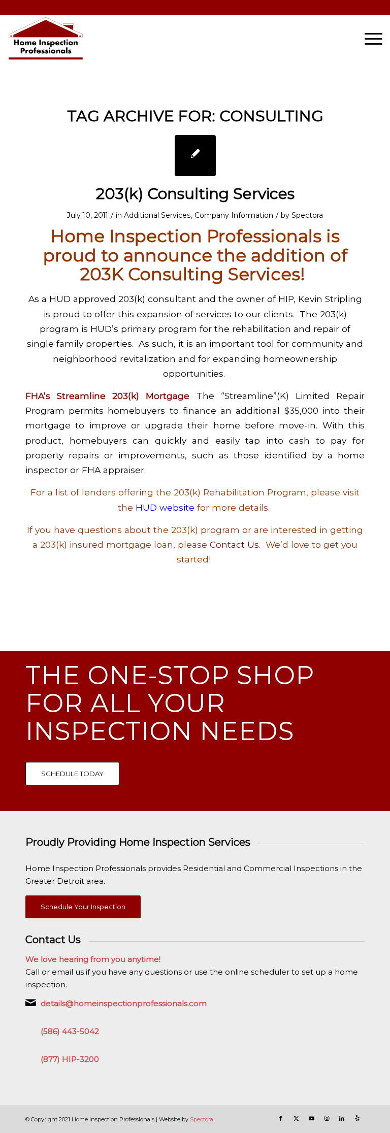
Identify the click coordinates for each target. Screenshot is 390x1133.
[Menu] (368, 38)
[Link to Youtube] (311, 1118)
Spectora (307, 215)
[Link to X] (296, 1118)
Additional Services (157, 215)
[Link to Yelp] (357, 1118)
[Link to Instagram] (326, 1118)
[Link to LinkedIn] (341, 1118)
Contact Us (234, 544)
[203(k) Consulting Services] (195, 155)
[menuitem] (368, 38)
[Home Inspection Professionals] (46, 38)
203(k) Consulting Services (195, 193)
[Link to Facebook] (280, 1118)
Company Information (233, 215)
